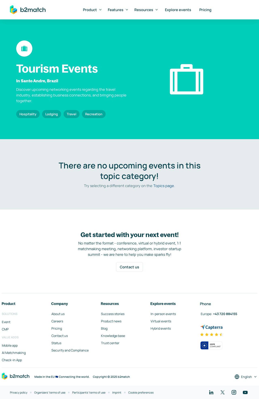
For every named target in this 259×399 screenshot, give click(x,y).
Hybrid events (161, 328)
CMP (5, 329)
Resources (143, 9)
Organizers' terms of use (49, 392)
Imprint (116, 392)
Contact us (129, 267)
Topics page (163, 185)
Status (56, 343)
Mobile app (10, 345)
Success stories (112, 314)
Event (6, 322)
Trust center (110, 343)
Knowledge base (113, 335)
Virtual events (161, 321)
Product (90, 9)
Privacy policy (18, 392)
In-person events (163, 314)
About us (58, 314)
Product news (111, 321)
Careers (57, 321)
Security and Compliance (70, 350)
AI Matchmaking (14, 352)
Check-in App (12, 360)
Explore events (178, 9)
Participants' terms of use (88, 392)
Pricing (205, 9)
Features (115, 9)
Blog (104, 328)
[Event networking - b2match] (28, 9)
